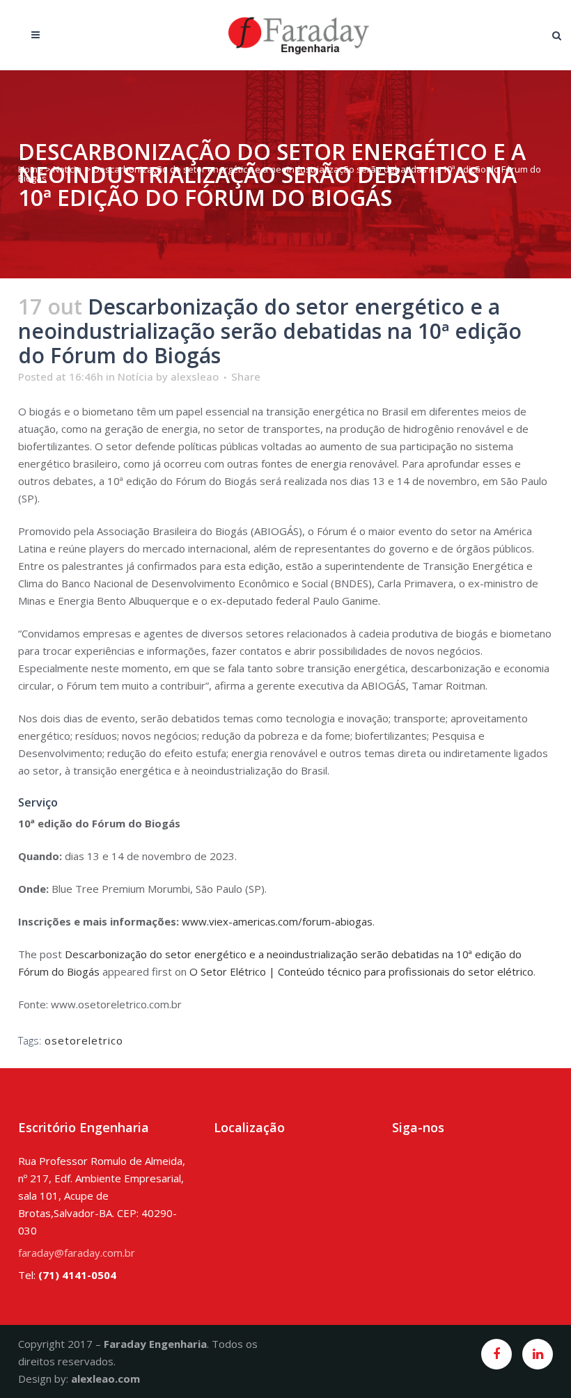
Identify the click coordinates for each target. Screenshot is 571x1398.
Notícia (67, 169)
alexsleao (195, 376)
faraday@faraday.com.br (76, 1253)
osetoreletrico (84, 1040)
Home (30, 169)
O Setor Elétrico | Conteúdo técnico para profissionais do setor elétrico (361, 971)
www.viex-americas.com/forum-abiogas (277, 921)
